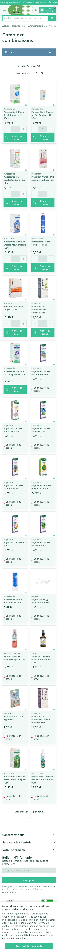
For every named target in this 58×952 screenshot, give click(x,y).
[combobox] (25, 18)
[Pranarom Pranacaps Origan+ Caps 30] (15, 288)
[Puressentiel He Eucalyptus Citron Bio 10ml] (15, 158)
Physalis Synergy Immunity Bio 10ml (40, 601)
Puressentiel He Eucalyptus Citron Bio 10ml (14, 179)
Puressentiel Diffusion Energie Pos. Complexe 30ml (15, 244)
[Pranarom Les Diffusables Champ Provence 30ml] (43, 698)
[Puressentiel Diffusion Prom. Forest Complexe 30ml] (15, 758)
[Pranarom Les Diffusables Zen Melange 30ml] (43, 288)
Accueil (5, 25)
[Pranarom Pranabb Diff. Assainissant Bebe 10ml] (43, 158)
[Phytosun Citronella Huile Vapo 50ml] (43, 467)
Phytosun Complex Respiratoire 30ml (40, 373)
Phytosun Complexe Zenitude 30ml (13, 487)
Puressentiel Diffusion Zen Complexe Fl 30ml (14, 373)
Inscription (29, 880)
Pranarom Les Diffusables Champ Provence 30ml (40, 719)
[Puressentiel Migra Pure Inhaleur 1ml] (15, 581)
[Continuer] (34, 818)
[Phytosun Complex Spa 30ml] (15, 524)
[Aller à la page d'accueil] (20, 10)
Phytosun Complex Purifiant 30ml (40, 544)
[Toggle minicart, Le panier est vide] (42, 10)
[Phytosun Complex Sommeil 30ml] (43, 410)
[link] (23, 818)
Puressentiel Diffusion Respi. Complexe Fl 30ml (14, 114)
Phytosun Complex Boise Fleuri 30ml (13, 430)
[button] (29, 52)
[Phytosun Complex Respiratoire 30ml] (43, 353)
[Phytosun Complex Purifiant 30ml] (43, 524)
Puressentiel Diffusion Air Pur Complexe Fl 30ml (42, 114)
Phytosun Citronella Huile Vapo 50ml (41, 487)
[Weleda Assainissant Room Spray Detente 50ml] (43, 638)
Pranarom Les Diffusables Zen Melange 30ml (39, 309)
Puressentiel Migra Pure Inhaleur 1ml (13, 601)
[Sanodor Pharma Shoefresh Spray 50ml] (15, 638)
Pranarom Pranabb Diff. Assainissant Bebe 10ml (42, 178)
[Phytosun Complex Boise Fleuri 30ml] (15, 410)
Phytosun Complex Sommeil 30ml (40, 430)
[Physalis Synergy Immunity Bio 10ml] (43, 581)
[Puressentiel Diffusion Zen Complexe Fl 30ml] (15, 353)
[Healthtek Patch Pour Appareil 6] (15, 698)
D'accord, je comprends (29, 946)
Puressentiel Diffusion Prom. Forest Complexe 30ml (15, 779)
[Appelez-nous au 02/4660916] (35, 10)
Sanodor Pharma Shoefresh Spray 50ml (14, 658)
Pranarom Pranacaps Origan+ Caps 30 (14, 308)
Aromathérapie (35, 25)
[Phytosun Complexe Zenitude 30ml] (15, 467)
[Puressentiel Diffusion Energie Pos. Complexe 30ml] (15, 223)
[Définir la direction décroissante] (41, 72)
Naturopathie (18, 25)
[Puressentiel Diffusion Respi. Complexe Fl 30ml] (15, 93)
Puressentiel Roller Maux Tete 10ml (40, 243)
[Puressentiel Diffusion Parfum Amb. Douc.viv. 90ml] (43, 758)
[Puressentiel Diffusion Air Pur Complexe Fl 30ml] (43, 93)
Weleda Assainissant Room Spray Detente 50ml (41, 659)
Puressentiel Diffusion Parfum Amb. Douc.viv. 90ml (42, 779)
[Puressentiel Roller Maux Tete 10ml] (43, 223)
